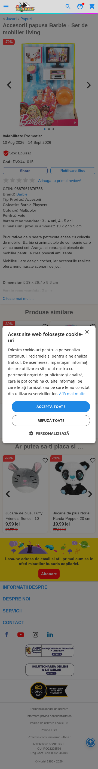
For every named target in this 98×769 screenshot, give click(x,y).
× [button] (87, 332)
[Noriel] (25, 6)
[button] (49, 433)
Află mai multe (72, 393)
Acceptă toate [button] (50, 406)
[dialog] (49, 384)
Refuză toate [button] (51, 420)
